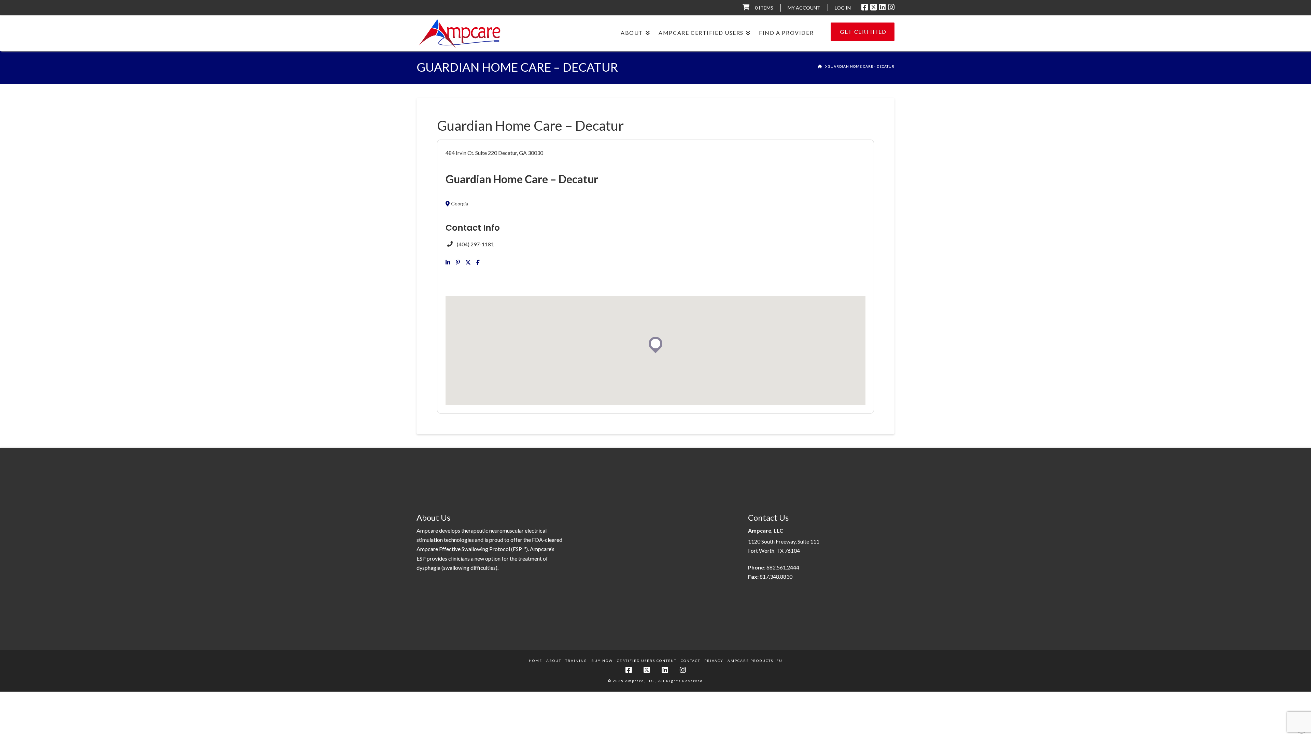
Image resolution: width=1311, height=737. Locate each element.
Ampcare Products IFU (755, 661)
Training (576, 661)
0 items (764, 8)
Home (535, 661)
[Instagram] (891, 7)
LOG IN (843, 8)
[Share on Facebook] (478, 262)
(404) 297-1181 (475, 244)
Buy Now (602, 661)
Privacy (713, 661)
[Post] (468, 262)
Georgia (459, 203)
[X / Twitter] (873, 7)
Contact (690, 661)
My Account (804, 8)
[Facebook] (864, 7)
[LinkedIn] (882, 7)
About (553, 661)
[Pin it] (458, 262)
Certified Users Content (647, 661)
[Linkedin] (448, 262)
